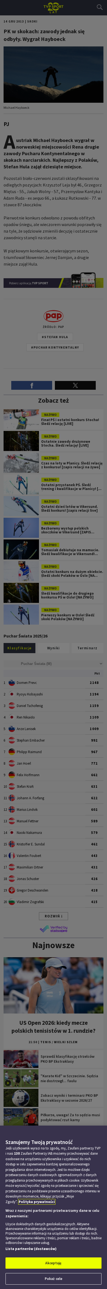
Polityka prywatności (37, 1201)
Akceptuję (53, 1263)
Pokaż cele (53, 1278)
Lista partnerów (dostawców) (31, 1248)
